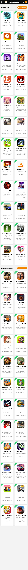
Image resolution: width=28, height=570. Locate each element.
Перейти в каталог (22, 7)
